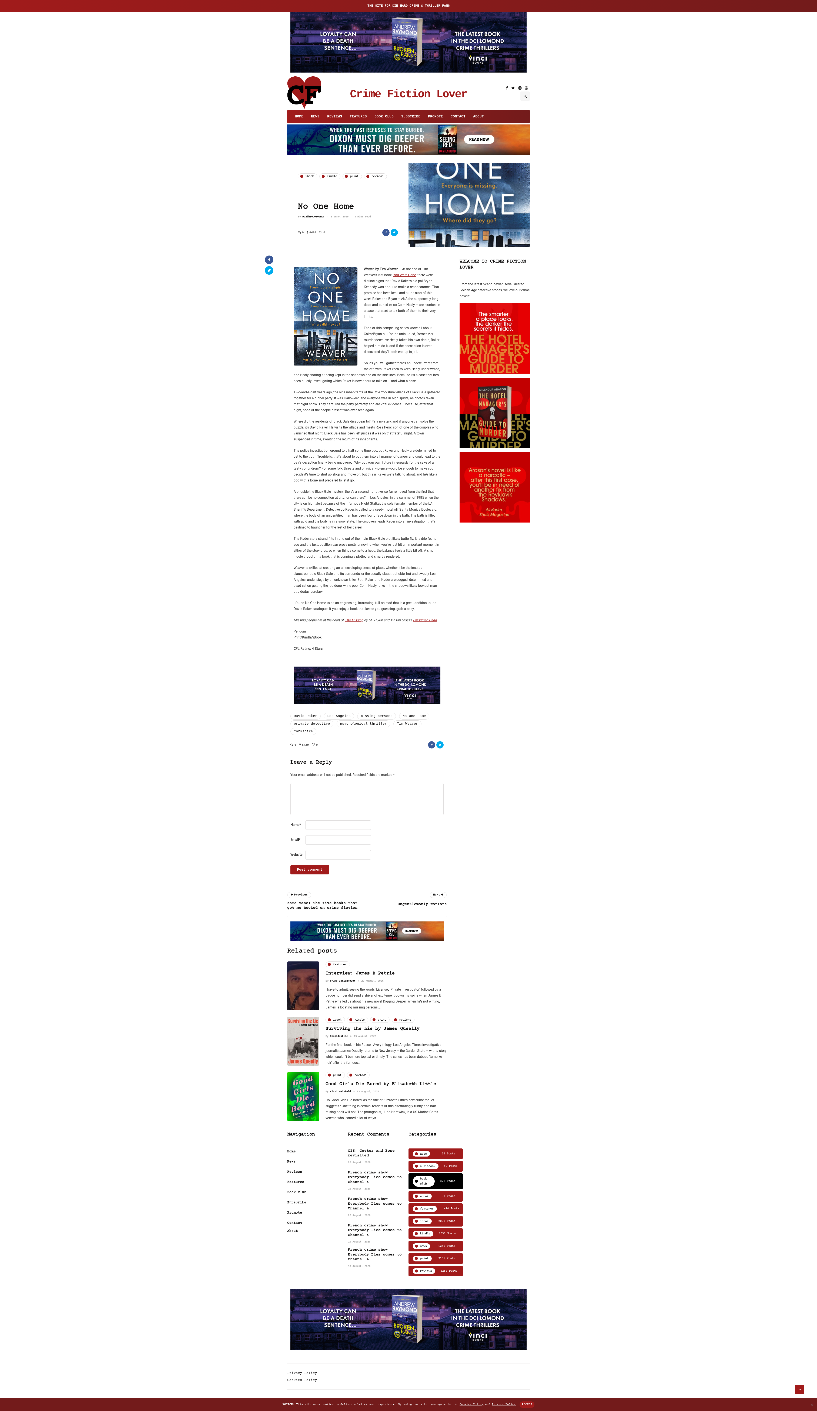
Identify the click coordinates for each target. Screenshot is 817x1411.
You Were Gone (404, 275)
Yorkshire (303, 731)
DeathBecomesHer (313, 216)
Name (295, 825)
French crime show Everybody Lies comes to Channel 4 (375, 1177)
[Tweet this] (394, 232)
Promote (435, 117)
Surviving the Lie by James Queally (373, 1028)
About (478, 117)
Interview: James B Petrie (360, 973)
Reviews (334, 117)
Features (358, 117)
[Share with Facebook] (386, 232)
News (315, 117)
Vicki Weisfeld (340, 1091)
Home (299, 117)
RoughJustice (339, 1036)
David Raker (305, 716)
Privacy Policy (302, 1373)
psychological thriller (363, 724)
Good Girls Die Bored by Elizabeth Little (381, 1084)
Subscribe (410, 117)
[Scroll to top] (799, 1389)
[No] (812, 1404)
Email (295, 840)
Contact (458, 117)
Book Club (384, 117)
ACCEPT (527, 1404)
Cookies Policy (302, 1380)
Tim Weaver (407, 724)
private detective (312, 724)
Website (296, 855)
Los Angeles (339, 716)
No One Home (414, 716)
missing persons (377, 716)
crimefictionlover (342, 981)
